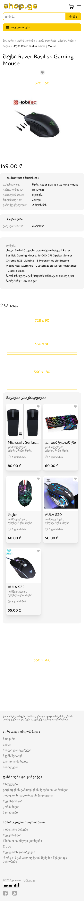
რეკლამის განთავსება (19, 852)
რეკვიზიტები (12, 835)
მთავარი (8, 40)
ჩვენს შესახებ (12, 756)
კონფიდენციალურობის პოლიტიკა (28, 795)
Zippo (7, 846)
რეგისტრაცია (12, 801)
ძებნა (7, 744)
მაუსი (6, 46)
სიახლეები (11, 767)
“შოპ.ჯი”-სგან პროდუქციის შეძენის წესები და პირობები (35, 859)
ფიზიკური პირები (15, 829)
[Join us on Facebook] (5, 893)
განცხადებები (26, 40)
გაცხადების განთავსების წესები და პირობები (35, 790)
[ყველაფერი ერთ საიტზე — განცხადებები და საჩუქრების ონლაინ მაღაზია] (20, 9)
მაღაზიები (10, 812)
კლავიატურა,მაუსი (60, 442)
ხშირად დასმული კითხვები (22, 841)
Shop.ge (30, 880)
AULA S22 (16, 587)
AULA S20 (53, 514)
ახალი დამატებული (17, 750)
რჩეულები (10, 784)
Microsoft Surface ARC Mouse (23, 442)
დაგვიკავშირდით (15, 761)
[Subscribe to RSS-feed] (14, 893)
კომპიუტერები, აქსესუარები (56, 40)
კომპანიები (11, 807)
